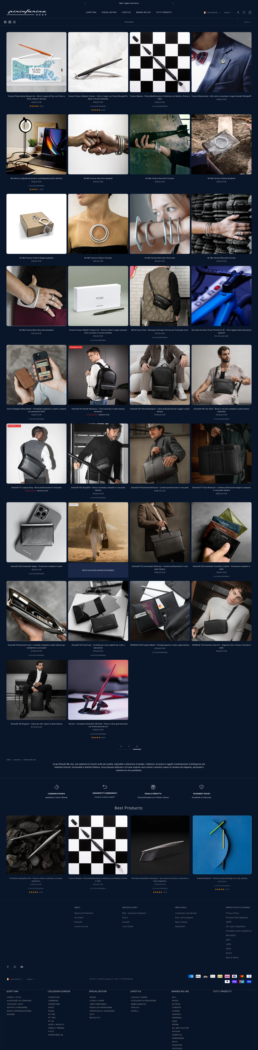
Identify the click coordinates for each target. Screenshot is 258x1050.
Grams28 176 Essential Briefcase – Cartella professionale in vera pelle (160, 488)
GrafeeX (176, 1014)
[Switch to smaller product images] (10, 22)
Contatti (126, 922)
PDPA (228, 949)
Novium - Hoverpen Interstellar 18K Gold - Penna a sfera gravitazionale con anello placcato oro (98, 725)
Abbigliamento (138, 1004)
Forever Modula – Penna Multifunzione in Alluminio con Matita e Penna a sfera (160, 97)
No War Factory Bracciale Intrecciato (160, 258)
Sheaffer (177, 1045)
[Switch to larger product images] (5, 22)
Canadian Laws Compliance (239, 931)
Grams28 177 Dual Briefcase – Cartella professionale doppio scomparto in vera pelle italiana (221, 489)
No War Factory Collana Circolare (98, 258)
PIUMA (51, 1011)
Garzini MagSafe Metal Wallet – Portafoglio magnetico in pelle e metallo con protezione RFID (36, 410)
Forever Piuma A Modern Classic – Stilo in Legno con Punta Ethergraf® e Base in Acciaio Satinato (98, 97)
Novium (176, 1031)
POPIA (229, 953)
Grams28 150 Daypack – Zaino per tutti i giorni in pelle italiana (36, 724)
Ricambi (11, 1014)
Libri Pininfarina (98, 1004)
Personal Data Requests (237, 917)
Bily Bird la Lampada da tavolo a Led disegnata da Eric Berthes (36, 178)
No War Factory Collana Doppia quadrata (36, 258)
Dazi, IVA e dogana (184, 917)
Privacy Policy (232, 913)
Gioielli (135, 1011)
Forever (176, 1007)
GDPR (228, 922)
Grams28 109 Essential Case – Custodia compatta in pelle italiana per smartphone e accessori (36, 646)
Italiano (227, 13)
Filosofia (78, 922)
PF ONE (51, 1014)
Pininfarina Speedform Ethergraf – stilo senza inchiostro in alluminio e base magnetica (160, 879)
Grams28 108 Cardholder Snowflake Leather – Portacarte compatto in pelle (221, 567)
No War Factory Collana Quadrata (221, 178)
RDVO (174, 1042)
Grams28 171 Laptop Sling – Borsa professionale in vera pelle (36, 488)
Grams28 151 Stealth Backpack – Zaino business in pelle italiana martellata (98, 410)
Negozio (17, 760)
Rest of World (232, 957)
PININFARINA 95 (55, 1035)
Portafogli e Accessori (102, 1011)
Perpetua (177, 1035)
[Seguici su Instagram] (14, 967)
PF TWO (52, 1018)
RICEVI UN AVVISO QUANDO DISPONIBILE (98, 570)
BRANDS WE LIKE (143, 12)
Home (8, 760)
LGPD (228, 944)
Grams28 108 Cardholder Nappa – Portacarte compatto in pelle (36, 566)
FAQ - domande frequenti (134, 913)
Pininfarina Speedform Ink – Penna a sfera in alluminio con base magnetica (36, 879)
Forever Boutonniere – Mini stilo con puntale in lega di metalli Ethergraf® (221, 96)
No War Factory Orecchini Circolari (160, 178)
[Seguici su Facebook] (7, 967)
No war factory (180, 1028)
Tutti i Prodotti (222, 991)
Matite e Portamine (17, 1007)
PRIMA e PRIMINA (56, 1028)
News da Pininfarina (83, 913)
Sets (92, 1014)
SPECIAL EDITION (109, 12)
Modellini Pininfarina (101, 1007)
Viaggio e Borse (139, 997)
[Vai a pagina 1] (121, 746)
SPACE (51, 1007)
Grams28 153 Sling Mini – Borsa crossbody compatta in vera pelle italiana (98, 489)
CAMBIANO (53, 1000)
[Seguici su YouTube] (21, 967)
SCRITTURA (91, 12)
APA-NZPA (231, 935)
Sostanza (177, 1048)
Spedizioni (180, 926)
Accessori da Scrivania (19, 1000)
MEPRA (175, 1024)
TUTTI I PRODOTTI (164, 12)
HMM (174, 1021)
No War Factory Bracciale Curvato (221, 258)
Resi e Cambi (181, 922)
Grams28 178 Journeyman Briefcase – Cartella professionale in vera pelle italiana (160, 567)
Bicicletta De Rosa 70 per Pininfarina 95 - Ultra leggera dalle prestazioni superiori (221, 331)
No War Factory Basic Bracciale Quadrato (36, 330)
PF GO (51, 1021)
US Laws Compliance (236, 926)
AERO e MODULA (56, 1024)
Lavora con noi (81, 926)
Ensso (175, 1000)
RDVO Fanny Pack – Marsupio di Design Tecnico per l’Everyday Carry (160, 330)
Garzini (176, 1011)
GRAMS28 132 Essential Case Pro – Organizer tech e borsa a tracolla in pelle (221, 646)
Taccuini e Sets (15, 1004)
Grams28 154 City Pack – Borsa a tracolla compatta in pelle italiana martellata (221, 410)
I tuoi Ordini (127, 926)
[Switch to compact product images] (14, 22)
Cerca (125, 917)
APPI (228, 940)
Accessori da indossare (143, 1000)
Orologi (135, 1007)
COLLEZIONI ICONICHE (59, 991)
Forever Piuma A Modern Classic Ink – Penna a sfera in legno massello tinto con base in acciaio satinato (98, 331)
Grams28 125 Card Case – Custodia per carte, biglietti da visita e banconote (98, 646)
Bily (174, 997)
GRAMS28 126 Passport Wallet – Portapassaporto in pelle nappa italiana (159, 645)
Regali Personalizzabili (19, 1011)
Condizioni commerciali (186, 913)
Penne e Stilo (14, 997)
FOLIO (51, 1031)
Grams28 (176, 1018)
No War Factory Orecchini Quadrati (98, 178)
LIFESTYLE (126, 12)
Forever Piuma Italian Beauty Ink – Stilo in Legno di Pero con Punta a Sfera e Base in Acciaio (36, 97)
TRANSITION (54, 997)
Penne (93, 997)
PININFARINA (178, 1038)
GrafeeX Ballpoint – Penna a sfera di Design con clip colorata (222, 878)
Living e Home (97, 1000)
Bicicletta (95, 1018)
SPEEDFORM (54, 1004)
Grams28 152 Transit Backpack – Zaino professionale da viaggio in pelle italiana (160, 410)
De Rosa (176, 1004)
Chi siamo (78, 917)
